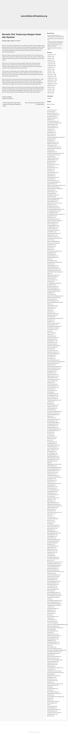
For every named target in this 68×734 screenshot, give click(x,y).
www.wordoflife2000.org (53, 241)
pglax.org (49, 462)
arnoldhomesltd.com (52, 228)
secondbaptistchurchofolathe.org (55, 696)
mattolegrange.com (52, 443)
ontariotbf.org (50, 150)
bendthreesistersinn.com (53, 470)
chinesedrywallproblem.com (54, 469)
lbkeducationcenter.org (53, 313)
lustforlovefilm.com (52, 390)
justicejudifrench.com (52, 421)
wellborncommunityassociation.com (56, 185)
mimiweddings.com (52, 708)
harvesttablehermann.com (53, 211)
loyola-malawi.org (51, 333)
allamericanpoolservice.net (54, 297)
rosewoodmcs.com (52, 619)
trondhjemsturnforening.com (54, 651)
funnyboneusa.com (52, 474)
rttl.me (48, 704)
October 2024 (50, 81)
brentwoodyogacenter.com (54, 602)
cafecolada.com (51, 349)
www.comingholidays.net (53, 353)
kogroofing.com (51, 174)
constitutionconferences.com (54, 512)
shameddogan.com (52, 536)
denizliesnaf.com (51, 510)
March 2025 (49, 72)
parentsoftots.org (51, 538)
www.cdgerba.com (51, 647)
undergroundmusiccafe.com (54, 712)
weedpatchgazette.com (53, 257)
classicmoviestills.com (52, 347)
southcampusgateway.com (54, 182)
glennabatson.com (51, 373)
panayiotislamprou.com (53, 180)
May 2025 (49, 69)
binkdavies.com (51, 382)
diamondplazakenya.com (53, 653)
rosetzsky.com (50, 401)
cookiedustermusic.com (53, 475)
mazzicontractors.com (52, 634)
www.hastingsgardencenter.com (55, 627)
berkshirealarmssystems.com (54, 251)
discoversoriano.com (52, 350)
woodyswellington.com (53, 639)
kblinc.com (49, 259)
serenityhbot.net (51, 555)
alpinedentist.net (51, 175)
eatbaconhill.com (51, 135)
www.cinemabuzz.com (52, 616)
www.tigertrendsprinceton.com (55, 562)
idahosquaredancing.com (53, 243)
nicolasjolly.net (50, 392)
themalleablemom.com (53, 424)
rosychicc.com (50, 334)
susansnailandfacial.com (53, 558)
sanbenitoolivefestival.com (53, 345)
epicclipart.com (51, 166)
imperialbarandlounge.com (54, 233)
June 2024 (49, 89)
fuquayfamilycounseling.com (54, 693)
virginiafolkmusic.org (52, 305)
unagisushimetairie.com (53, 158)
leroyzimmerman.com (52, 685)
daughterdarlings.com (52, 118)
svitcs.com (49, 515)
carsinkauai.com (51, 669)
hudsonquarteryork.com (53, 643)
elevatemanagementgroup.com (55, 684)
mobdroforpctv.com (52, 342)
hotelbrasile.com (51, 190)
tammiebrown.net (51, 438)
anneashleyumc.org (52, 579)
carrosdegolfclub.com (52, 212)
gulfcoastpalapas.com (52, 531)
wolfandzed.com (51, 613)
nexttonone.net (51, 554)
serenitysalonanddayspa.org (54, 123)
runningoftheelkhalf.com (53, 567)
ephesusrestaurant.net (53, 637)
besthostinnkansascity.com (54, 709)
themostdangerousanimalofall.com (56, 361)
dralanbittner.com (51, 254)
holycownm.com (51, 482)
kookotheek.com (51, 179)
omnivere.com (50, 129)
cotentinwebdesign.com (53, 199)
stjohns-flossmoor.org (52, 472)
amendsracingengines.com (54, 575)
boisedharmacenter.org (53, 328)
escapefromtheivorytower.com (54, 220)
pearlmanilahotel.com (52, 167)
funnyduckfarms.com (52, 680)
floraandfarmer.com (52, 216)
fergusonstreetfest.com (53, 661)
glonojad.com (50, 403)
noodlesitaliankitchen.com (53, 155)
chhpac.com (50, 700)
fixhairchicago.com (52, 509)
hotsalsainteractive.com (53, 121)
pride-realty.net (51, 674)
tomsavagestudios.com (53, 300)
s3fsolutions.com (51, 217)
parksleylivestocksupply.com (54, 326)
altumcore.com (51, 520)
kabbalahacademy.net (52, 276)
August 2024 (49, 85)
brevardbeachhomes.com (53, 219)
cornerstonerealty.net (52, 623)
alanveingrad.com (51, 451)
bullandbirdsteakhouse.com (54, 594)
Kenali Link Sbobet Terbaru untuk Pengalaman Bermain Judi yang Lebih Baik (55, 36)
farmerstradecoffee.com (53, 541)
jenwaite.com (50, 682)
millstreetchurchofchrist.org (54, 671)
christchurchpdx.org (52, 384)
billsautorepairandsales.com (54, 656)
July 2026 (49, 56)
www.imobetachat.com (53, 546)
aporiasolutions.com (52, 528)
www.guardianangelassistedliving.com (56, 650)
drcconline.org (50, 496)
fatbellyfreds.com (51, 640)
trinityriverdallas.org (52, 315)
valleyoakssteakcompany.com (54, 506)
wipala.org (49, 331)
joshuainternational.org (53, 557)
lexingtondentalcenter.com (53, 291)
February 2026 (50, 61)
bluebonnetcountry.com (53, 164)
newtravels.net (50, 140)
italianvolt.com (50, 249)
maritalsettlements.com (53, 456)
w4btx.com (50, 273)
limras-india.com (51, 111)
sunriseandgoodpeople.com (54, 467)
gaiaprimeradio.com (52, 437)
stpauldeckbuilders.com (53, 583)
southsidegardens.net (52, 631)
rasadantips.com (51, 131)
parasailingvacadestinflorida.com (55, 672)
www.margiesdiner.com (53, 589)
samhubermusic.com (52, 714)
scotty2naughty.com (52, 408)
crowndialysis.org (51, 294)
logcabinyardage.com (52, 542)
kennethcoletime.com (52, 425)
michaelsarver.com (51, 284)
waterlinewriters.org (52, 534)
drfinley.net (50, 687)
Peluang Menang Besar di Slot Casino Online (54, 48)
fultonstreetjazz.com (52, 191)
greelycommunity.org (52, 398)
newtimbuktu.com (51, 132)
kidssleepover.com (51, 139)
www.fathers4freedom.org (53, 563)
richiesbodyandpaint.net (53, 115)
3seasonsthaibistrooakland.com (55, 318)
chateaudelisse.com (52, 183)
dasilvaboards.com (52, 371)
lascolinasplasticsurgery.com (54, 595)
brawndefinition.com (52, 377)
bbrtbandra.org (51, 163)
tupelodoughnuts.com (52, 265)
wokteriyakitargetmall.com (54, 289)
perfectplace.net (51, 316)
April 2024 (49, 92)
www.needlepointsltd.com (53, 592)
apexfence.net (50, 716)
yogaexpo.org (50, 321)
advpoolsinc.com (51, 501)
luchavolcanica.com (52, 480)
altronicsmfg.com (51, 134)
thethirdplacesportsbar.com (54, 635)
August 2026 (49, 54)
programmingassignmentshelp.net (56, 137)
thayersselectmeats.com (53, 526)
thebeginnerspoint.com (53, 352)
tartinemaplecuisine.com (53, 430)
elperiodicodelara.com (52, 113)
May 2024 (49, 90)
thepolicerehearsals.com (53, 363)
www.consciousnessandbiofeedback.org (57, 624)
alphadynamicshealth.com (53, 676)
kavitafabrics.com (51, 478)
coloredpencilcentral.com (53, 230)
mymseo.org (50, 698)
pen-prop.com (50, 560)
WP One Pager (36, 732)
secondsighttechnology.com (54, 283)
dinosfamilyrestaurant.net (53, 207)
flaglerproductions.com (53, 376)
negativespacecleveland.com (54, 464)
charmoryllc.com (51, 357)
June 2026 (49, 58)
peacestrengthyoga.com (53, 570)
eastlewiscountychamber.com (54, 366)
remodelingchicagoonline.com (54, 600)
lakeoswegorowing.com (53, 692)
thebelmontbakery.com (53, 143)
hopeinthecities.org (52, 339)
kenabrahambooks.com (53, 385)
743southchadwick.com (53, 222)
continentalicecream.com (53, 379)
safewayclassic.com (52, 145)
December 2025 (50, 65)
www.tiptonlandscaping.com (54, 603)
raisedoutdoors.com (52, 235)
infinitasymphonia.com (53, 393)
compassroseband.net (52, 518)
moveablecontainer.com (53, 195)
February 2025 (50, 74)
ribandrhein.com (51, 308)
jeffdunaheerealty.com (52, 568)
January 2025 (50, 76)
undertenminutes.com (52, 127)
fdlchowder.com (51, 591)
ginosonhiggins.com (52, 453)
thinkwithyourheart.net (53, 236)
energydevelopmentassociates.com (56, 214)
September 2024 (50, 83)
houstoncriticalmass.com (53, 360)
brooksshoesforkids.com (53, 525)
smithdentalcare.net (52, 711)
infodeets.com (50, 119)
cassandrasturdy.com (52, 344)
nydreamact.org (51, 156)
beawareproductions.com (53, 413)
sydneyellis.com (51, 292)
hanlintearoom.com (52, 679)
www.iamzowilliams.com (53, 626)
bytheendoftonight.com (53, 337)
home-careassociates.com (53, 323)
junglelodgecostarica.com (53, 445)
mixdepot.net (50, 618)
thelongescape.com (52, 441)
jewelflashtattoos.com (52, 159)
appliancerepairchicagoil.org (54, 148)
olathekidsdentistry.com (53, 267)
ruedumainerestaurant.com (54, 400)
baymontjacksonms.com (53, 459)
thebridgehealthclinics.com (54, 533)
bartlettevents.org (51, 193)
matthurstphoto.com (52, 664)
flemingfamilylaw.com (52, 688)
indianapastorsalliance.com (54, 504)
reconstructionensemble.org (54, 477)
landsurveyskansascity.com (54, 581)
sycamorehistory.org (52, 621)
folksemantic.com (51, 246)
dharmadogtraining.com (53, 701)
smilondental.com (51, 278)
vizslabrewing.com (51, 252)
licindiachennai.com (52, 116)
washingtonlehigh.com (53, 608)
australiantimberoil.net (53, 206)
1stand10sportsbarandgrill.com (55, 272)
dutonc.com (50, 440)
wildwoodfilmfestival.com (53, 187)
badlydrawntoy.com (52, 549)
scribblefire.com (51, 320)
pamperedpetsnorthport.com (54, 262)
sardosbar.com (50, 248)
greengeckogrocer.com (53, 286)
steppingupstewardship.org (54, 605)
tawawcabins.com (51, 244)
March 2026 (49, 60)
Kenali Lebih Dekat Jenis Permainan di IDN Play (55, 39)
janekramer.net (51, 432)
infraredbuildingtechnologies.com (55, 209)
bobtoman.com (51, 171)
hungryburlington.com (53, 427)
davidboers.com (51, 544)
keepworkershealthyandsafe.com (55, 153)
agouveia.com (50, 695)
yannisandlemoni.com (52, 256)
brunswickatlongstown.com (54, 429)
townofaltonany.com (52, 461)
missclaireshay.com (52, 110)
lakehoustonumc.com (52, 550)
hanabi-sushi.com (51, 611)
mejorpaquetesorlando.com (54, 270)
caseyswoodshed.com (52, 507)
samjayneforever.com (52, 663)
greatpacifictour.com (52, 486)
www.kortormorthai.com (53, 576)
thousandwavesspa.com (53, 490)
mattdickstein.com (51, 547)
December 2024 (50, 78)
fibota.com (49, 645)
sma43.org (49, 599)
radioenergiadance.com (53, 177)
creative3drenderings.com (53, 539)
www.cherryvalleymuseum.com (55, 198)
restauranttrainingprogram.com (55, 296)
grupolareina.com (51, 196)
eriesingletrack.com (52, 260)
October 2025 (50, 67)
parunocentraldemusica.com (54, 648)
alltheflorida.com (51, 666)
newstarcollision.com (52, 280)
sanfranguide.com (51, 355)
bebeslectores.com (52, 204)
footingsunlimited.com (53, 584)
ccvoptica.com (50, 607)
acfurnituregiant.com (52, 126)
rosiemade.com (51, 264)
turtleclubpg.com (51, 485)
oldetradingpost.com (52, 201)
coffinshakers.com (51, 417)
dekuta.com (50, 615)
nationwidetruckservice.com (54, 483)
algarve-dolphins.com (52, 450)
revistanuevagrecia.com (53, 405)
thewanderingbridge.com (53, 422)
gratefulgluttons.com (52, 341)
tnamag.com (50, 523)
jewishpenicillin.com (52, 299)
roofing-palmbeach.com (53, 225)
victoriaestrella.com (52, 488)
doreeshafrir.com (51, 409)
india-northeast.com (52, 224)
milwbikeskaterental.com (53, 458)
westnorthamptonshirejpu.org (54, 188)
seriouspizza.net (51, 517)
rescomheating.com (52, 706)
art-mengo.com (51, 435)
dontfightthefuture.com (53, 227)
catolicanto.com (51, 312)
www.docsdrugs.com (52, 587)
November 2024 (50, 80)
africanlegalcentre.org (52, 395)
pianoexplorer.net (51, 629)
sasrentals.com (51, 281)
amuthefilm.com (51, 389)
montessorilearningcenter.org (54, 659)
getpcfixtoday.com (51, 161)
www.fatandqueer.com (52, 578)
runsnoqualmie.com (52, 586)
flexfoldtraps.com (51, 573)
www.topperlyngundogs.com (54, 565)
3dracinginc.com (51, 358)
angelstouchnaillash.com (53, 275)
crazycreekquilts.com (52, 381)
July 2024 (49, 87)
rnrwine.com (50, 690)
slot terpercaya (9, 98)
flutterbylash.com (51, 677)
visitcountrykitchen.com (53, 448)
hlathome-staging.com (52, 288)
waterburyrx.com (51, 499)
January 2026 (50, 63)
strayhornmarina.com (52, 374)
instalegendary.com (52, 151)
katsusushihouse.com (52, 397)
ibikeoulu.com (50, 416)
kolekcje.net (50, 310)
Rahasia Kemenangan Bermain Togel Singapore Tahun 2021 (54, 45)
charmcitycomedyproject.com (54, 411)
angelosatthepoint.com (53, 502)
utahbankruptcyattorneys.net (54, 238)
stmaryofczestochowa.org (53, 419)
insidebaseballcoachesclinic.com (55, 667)
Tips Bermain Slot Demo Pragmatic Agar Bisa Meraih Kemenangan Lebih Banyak (55, 42)
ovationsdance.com (52, 307)
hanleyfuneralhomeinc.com (54, 268)
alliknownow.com (51, 365)
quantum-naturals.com (53, 658)
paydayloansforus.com (53, 142)
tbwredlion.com (51, 655)
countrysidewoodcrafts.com (54, 147)
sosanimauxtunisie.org (53, 172)
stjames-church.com (52, 406)
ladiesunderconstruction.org (54, 203)
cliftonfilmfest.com (52, 232)
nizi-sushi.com (50, 433)
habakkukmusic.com (52, 552)
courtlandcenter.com (52, 491)
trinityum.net (50, 632)
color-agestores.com (52, 329)
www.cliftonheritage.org (53, 597)
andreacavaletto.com (52, 324)
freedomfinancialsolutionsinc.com (55, 571)
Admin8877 (18, 40)
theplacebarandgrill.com (53, 498)
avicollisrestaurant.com (53, 494)
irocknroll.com (50, 240)
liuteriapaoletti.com (52, 466)
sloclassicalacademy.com (53, 369)
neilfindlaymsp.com (52, 493)
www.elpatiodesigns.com (53, 642)
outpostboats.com (51, 336)
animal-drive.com (51, 522)
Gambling (9, 96)
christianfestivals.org (52, 446)
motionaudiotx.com (52, 703)
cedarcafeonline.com (52, 124)
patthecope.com (51, 514)
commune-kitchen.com (53, 387)
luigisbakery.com (51, 610)
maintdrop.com (51, 169)
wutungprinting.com (52, 454)
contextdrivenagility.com (53, 414)
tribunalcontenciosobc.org (53, 368)
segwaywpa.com (51, 530)
